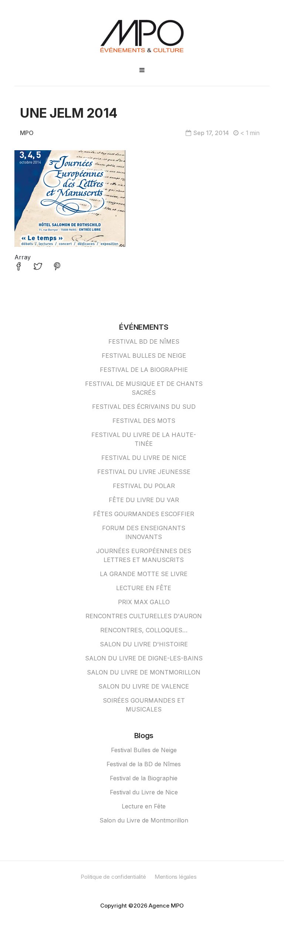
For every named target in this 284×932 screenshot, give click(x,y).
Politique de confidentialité (113, 876)
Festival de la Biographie (144, 778)
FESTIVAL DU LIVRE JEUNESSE (143, 471)
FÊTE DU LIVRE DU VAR (144, 500)
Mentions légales (176, 876)
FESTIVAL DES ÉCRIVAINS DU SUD (144, 406)
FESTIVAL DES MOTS (143, 420)
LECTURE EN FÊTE (143, 588)
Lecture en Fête (144, 806)
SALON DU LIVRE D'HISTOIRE (144, 644)
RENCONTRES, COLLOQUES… (143, 630)
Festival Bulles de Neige (144, 750)
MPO (27, 133)
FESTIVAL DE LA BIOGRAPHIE (144, 369)
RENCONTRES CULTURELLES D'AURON (143, 616)
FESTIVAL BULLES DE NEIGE (144, 355)
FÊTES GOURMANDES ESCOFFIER (143, 514)
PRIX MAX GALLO (144, 602)
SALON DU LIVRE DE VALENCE (143, 686)
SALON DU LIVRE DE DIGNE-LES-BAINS (144, 658)
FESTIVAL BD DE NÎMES (143, 341)
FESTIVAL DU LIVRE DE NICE (143, 457)
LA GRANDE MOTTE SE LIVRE (143, 574)
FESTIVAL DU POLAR (144, 485)
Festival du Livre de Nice (144, 792)
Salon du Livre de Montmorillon (143, 820)
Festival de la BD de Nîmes (143, 764)
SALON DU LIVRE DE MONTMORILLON (143, 672)
